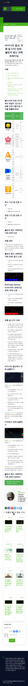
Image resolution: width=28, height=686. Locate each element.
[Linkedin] (15, 508)
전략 (10, 597)
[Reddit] (17, 508)
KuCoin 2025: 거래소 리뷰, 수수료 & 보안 (8, 557)
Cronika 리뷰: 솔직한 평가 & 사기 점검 (19, 529)
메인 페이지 (6, 24)
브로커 (10, 517)
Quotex (10, 385)
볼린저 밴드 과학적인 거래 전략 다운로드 (13, 482)
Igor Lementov (21, 492)
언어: (18, 38)
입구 (11, 682)
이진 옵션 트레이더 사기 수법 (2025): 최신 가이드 (19, 582)
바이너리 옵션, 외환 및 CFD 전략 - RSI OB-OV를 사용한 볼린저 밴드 (8, 610)
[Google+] (12, 508)
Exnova (10, 440)
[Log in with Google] (20, 631)
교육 (10, 570)
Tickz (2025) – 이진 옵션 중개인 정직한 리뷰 (8, 529)
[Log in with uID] (14, 631)
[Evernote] (6, 508)
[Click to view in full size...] (14, 280)
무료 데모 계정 (13, 413)
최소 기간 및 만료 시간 (13, 73)
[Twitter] (20, 508)
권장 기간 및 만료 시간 (13, 75)
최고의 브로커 (19, 9)
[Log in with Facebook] (17, 631)
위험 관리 (10, 82)
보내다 (12, 640)
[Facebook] (9, 508)
